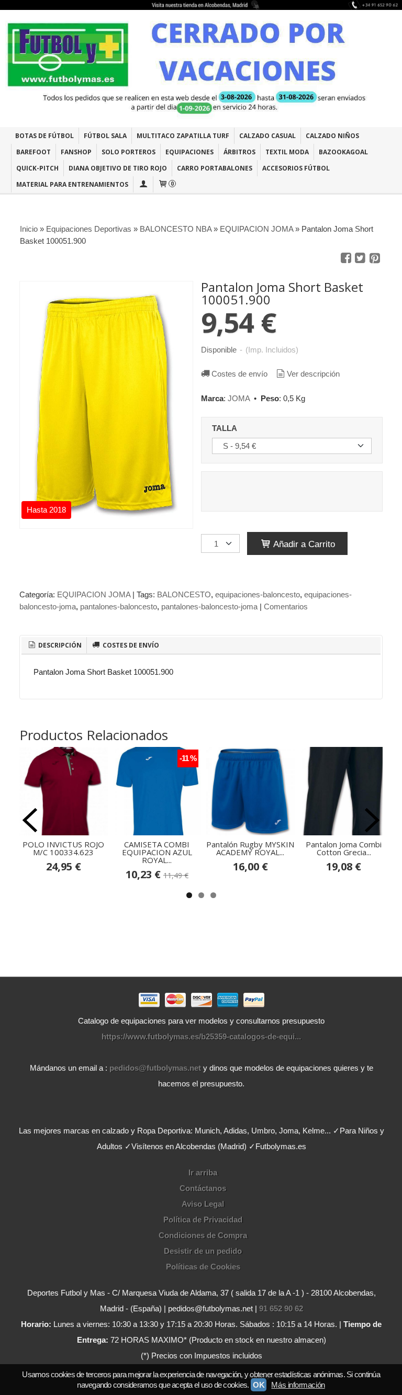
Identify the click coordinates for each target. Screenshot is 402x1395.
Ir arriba (202, 1172)
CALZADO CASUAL (267, 135)
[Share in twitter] (360, 258)
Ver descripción (313, 373)
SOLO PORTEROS (128, 152)
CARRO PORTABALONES (214, 168)
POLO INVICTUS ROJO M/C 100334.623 (63, 848)
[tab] (54, 645)
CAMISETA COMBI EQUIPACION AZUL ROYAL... (157, 852)
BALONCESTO (184, 594)
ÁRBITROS (239, 152)
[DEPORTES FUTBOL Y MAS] (201, 68)
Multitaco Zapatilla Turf (183, 135)
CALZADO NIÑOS (332, 135)
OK (258, 1384)
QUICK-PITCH (37, 168)
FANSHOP (76, 152)
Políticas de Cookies (203, 1266)
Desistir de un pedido (203, 1250)
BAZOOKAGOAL (343, 152)
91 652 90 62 (281, 1308)
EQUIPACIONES (189, 152)
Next (372, 820)
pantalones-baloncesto (118, 606)
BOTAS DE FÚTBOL (44, 135)
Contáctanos (203, 1188)
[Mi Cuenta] (143, 184)
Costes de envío (239, 373)
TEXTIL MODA (287, 152)
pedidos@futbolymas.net (155, 1067)
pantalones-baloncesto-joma (209, 606)
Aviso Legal (203, 1203)
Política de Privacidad (202, 1219)
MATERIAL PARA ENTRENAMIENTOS (72, 184)
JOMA (239, 398)
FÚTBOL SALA (105, 135)
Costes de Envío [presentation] (130, 645)
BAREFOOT (33, 152)
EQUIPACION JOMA (93, 594)
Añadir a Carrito (303, 544)
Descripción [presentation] (59, 645)
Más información (298, 1384)
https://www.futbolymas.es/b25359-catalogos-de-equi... (201, 1036)
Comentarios (286, 606)
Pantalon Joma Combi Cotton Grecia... (344, 848)
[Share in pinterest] (374, 258)
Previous (29, 820)
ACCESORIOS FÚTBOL (296, 168)
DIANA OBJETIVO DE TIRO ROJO (118, 168)
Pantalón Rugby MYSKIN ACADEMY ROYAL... (250, 848)
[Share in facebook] (346, 258)
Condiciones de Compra (203, 1235)
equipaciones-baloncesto (257, 594)
